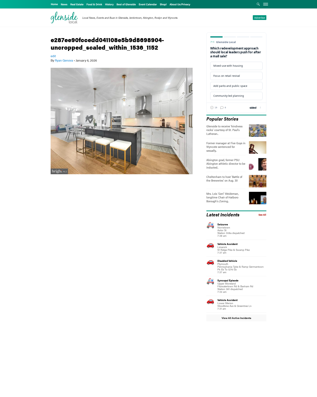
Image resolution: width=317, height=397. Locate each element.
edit (53, 56)
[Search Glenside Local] (258, 4)
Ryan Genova (64, 60)
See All (262, 214)
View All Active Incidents (236, 318)
